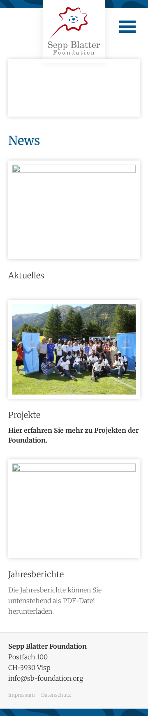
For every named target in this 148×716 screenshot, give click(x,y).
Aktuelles (26, 275)
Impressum (21, 695)
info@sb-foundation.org (45, 678)
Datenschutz (56, 695)
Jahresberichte (36, 574)
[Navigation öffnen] (127, 27)
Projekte (24, 415)
